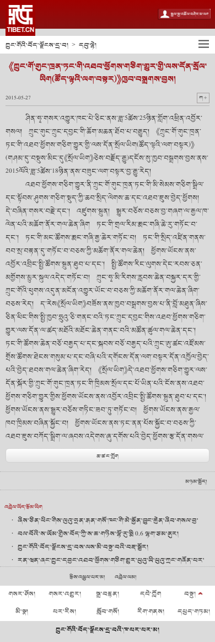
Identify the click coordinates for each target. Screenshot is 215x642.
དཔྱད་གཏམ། (194, 611)
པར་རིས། (64, 611)
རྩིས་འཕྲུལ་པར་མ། (87, 577)
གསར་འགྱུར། (65, 593)
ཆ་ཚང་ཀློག (107, 456)
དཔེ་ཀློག (150, 593)
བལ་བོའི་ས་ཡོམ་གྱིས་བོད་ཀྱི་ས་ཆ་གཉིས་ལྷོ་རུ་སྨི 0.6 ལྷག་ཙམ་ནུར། (98, 533)
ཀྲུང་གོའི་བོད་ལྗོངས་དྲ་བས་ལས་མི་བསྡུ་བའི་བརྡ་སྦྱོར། (83, 547)
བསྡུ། (190, 593)
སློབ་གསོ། (107, 611)
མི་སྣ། (21, 611)
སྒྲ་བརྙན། (107, 593)
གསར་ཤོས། (21, 593)
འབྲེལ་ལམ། (126, 577)
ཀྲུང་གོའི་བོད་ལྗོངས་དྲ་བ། (37, 45)
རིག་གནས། (150, 611)
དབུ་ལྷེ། (87, 45)
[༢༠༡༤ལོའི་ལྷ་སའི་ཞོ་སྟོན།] (20, 18)
